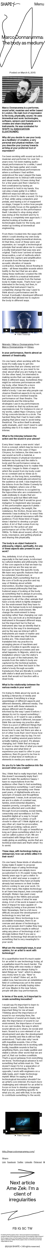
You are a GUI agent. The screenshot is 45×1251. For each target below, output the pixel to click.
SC (24, 1228)
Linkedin (28, 1162)
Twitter (20, 1162)
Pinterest (38, 1162)
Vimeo (30, 347)
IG (19, 1228)
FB (15, 1228)
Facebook (11, 1162)
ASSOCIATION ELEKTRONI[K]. (16, 130)
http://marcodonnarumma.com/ (18, 1151)
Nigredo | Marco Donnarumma (18, 344)
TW (29, 1228)
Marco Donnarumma (12, 347)
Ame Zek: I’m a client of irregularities (22, 1191)
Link (4, 1162)
